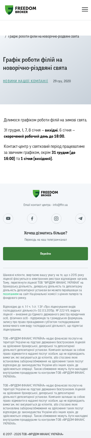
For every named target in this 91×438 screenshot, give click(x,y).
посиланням (10, 294)
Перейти (45, 253)
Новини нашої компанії (25, 81)
